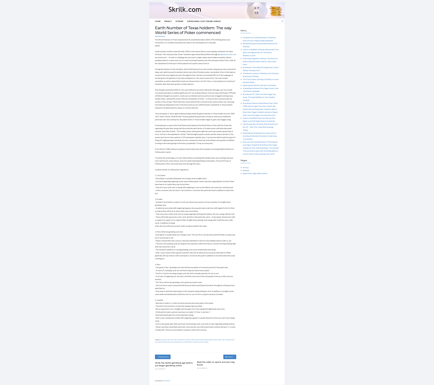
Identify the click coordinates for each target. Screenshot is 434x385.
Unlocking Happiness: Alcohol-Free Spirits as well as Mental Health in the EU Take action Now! (260, 61)
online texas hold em (165, 342)
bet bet (164, 340)
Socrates (167, 381)
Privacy (168, 21)
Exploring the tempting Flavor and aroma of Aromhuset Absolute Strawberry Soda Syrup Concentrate (260, 136)
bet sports (187, 340)
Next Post (229, 357)
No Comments (160, 369)
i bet (223, 340)
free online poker (197, 340)
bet (160, 340)
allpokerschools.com (228, 54)
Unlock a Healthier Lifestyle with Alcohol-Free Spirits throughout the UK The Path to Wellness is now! (261, 52)
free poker (209, 340)
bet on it (171, 340)
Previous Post (163, 357)
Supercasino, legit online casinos (204, 21)
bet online (179, 340)
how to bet (217, 340)
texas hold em (197, 342)
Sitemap (179, 21)
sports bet (188, 342)
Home (158, 21)
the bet (206, 342)
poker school (179, 342)
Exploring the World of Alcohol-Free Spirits (259, 85)
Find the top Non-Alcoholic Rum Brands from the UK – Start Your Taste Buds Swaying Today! (260, 127)
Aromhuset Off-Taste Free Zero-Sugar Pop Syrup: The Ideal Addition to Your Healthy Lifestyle (259, 97)
